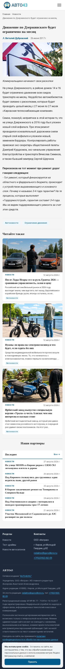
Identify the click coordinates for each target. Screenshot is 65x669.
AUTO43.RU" (26, 576)
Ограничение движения (36, 223)
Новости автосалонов (14, 549)
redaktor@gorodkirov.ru (45, 553)
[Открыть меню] (59, 5)
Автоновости (11, 223)
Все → (57, 454)
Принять (32, 662)
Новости (7, 540)
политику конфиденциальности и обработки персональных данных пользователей (30, 639)
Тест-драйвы (9, 545)
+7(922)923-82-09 (43, 558)
